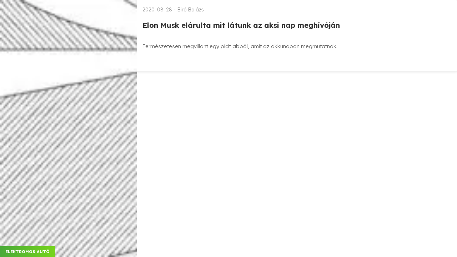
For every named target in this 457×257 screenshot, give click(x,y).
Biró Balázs (190, 9)
